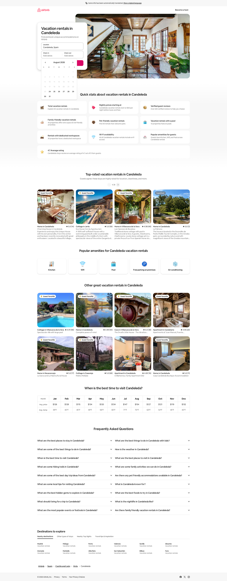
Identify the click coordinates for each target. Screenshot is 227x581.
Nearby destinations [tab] (45, 536)
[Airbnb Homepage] (43, 10)
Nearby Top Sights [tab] (84, 536)
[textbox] (51, 55)
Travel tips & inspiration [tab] (104, 536)
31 (50, 96)
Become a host (181, 10)
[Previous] (109, 185)
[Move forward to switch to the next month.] (73, 62)
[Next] (118, 185)
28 (68, 91)
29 (73, 91)
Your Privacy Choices (77, 577)
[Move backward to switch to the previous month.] (45, 62)
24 (50, 91)
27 (64, 91)
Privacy (57, 577)
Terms (64, 577)
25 (54, 91)
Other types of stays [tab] (65, 536)
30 (45, 96)
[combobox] (62, 47)
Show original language (132, 3)
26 (59, 91)
